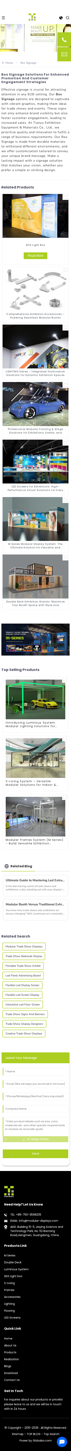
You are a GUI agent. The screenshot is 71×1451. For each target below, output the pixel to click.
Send (35, 1154)
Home (9, 62)
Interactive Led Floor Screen (23, 1004)
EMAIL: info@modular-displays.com (34, 1221)
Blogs (7, 1366)
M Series (9, 1255)
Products (10, 1352)
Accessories (12, 1297)
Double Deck (12, 1262)
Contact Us (12, 1380)
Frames (9, 1290)
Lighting (9, 1304)
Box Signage (28, 62)
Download (11, 1373)
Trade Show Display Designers (24, 1024)
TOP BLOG (34, 1434)
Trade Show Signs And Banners (25, 1014)
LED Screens (12, 1318)
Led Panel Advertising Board (23, 975)
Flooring (9, 1311)
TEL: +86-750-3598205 (25, 1215)
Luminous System (16, 1269)
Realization (11, 1359)
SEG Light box (13, 1276)
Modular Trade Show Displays (24, 946)
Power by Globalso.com (36, 1441)
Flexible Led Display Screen (22, 985)
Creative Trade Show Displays (24, 1033)
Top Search (51, 1434)
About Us (10, 1345)
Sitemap (17, 1434)
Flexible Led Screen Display (22, 995)
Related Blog (21, 866)
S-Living (9, 1283)
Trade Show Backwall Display (24, 956)
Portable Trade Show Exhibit (23, 966)
